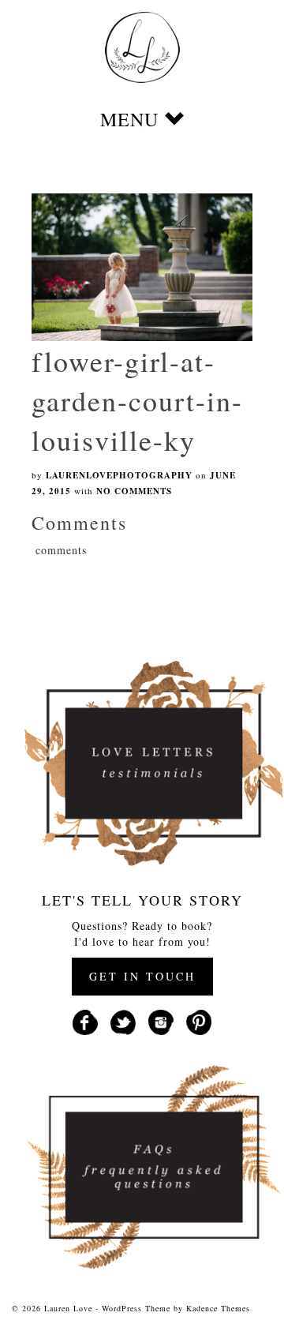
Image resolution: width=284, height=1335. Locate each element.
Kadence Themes (218, 1308)
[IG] (161, 1020)
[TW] (123, 1020)
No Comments (134, 491)
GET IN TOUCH (142, 976)
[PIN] (199, 1020)
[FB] (85, 1020)
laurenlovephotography (119, 475)
